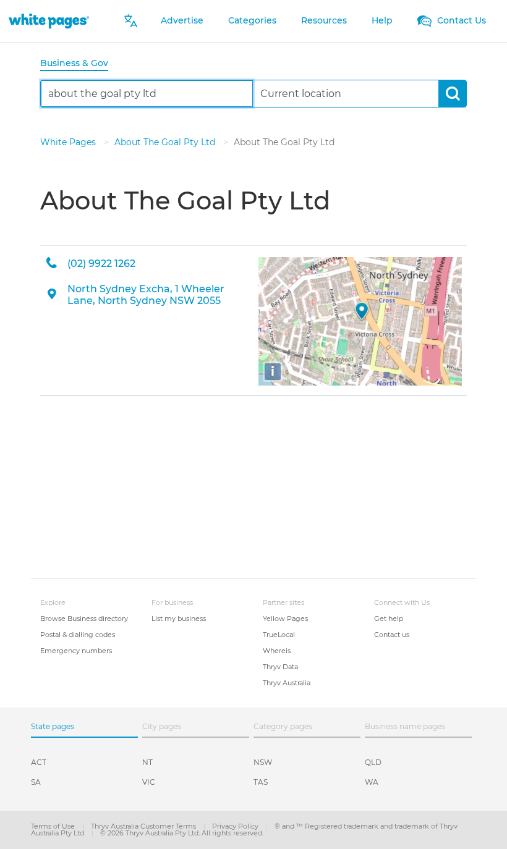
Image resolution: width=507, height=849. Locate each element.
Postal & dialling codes (77, 634)
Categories (252, 20)
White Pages (69, 142)
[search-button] (452, 93)
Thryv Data (280, 666)
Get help (388, 618)
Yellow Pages (285, 618)
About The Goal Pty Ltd (166, 142)
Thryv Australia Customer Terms (144, 826)
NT (147, 762)
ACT (38, 762)
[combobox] (147, 93)
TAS (261, 782)
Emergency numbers (76, 650)
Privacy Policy (236, 826)
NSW (263, 762)
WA (371, 782)
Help (382, 20)
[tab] (79, 64)
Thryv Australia (286, 682)
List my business (178, 618)
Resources (324, 20)
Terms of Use (54, 826)
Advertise (182, 20)
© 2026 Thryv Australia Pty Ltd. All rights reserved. (181, 833)
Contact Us (460, 20)
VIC (148, 782)
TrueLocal (279, 634)
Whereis (277, 650)
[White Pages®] (49, 21)
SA (36, 782)
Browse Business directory (84, 618)
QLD (373, 762)
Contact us (391, 634)
